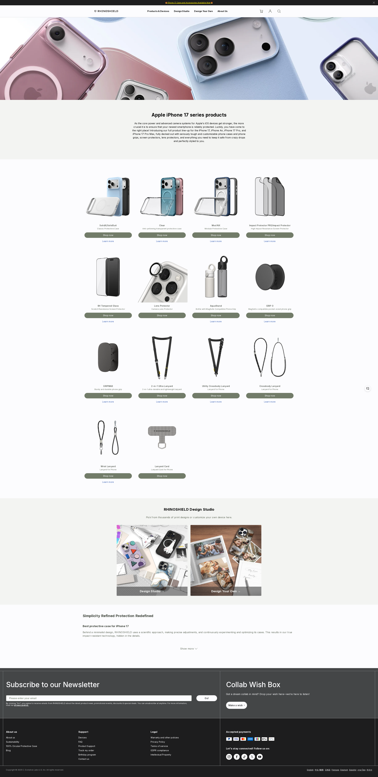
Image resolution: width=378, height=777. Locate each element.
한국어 (369, 770)
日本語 (327, 770)
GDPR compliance (160, 750)
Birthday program (87, 754)
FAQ (80, 742)
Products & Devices (158, 11)
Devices (82, 737)
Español (352, 770)
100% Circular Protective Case (21, 746)
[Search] (279, 11)
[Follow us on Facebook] (237, 757)
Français (335, 770)
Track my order (86, 750)
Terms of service (159, 746)
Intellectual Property (161, 754)
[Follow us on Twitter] (252, 757)
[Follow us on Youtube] (260, 757)
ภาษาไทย (361, 770)
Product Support (86, 746)
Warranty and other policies (165, 737)
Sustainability (12, 742)
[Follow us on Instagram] (229, 757)
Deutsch (344, 770)
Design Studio (181, 11)
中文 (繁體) (319, 770)
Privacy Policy (158, 742)
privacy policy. (21, 705)
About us (10, 737)
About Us (222, 11)
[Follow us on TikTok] (244, 757)
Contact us (83, 759)
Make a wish (235, 705)
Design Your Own (203, 11)
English (310, 770)
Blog (8, 750)
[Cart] (261, 11)
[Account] (270, 11)
